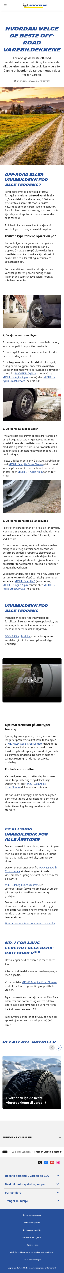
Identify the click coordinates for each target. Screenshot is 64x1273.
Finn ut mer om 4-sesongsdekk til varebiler (30, 923)
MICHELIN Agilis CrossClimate (22, 885)
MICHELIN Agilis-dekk (17, 636)
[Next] (59, 1047)
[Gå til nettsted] (34, 5)
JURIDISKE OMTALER (17, 1137)
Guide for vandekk (20, 1151)
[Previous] (52, 1047)
